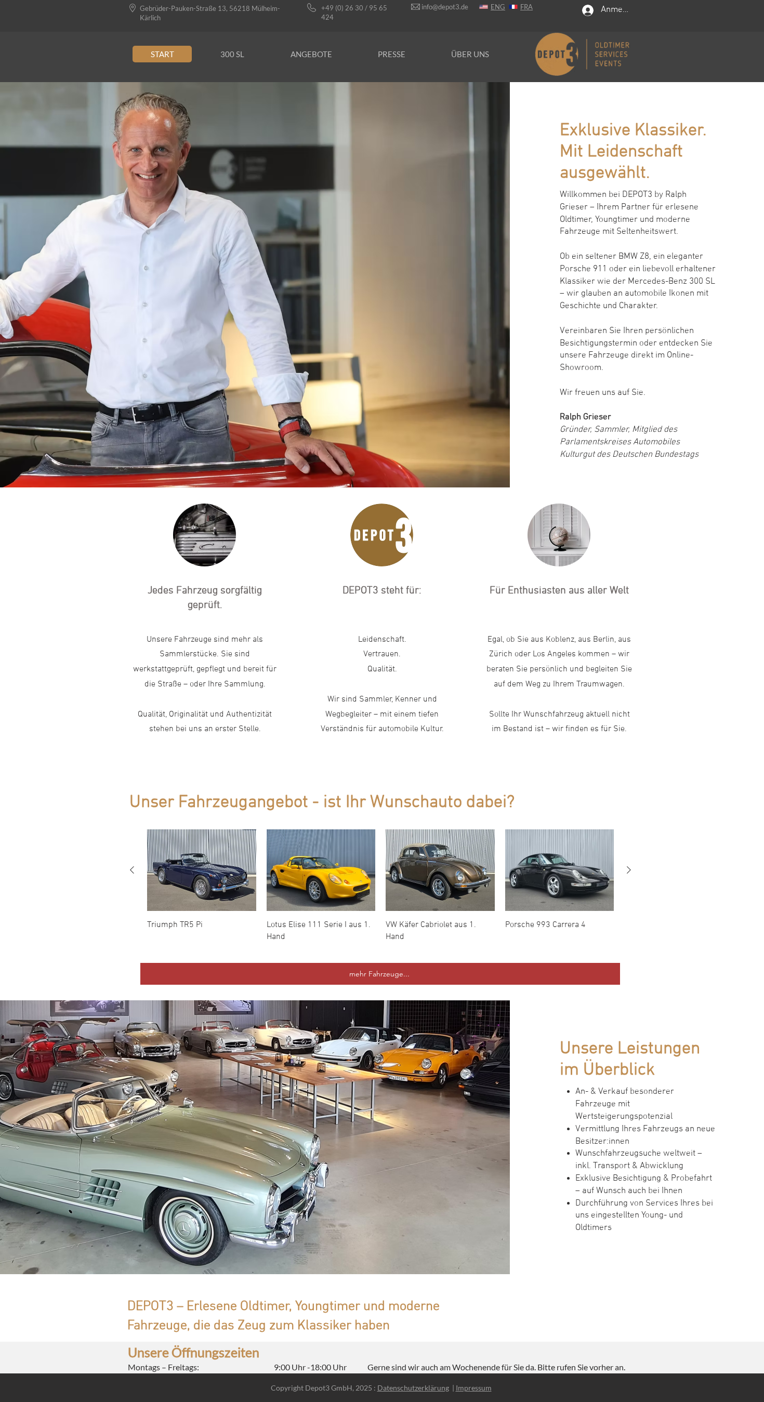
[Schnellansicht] (201, 870)
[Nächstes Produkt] (629, 870)
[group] (380, 892)
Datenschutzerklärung (413, 1387)
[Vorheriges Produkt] (132, 870)
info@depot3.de (444, 7)
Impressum (474, 1387)
